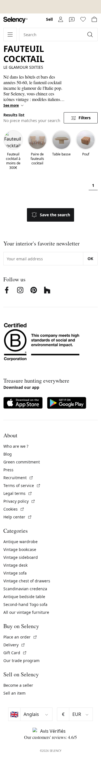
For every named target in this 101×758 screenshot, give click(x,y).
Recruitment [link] (18, 477)
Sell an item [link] (14, 693)
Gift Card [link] (15, 652)
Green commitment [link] (21, 462)
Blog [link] (7, 454)
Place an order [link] (20, 637)
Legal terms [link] (17, 493)
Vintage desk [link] (15, 565)
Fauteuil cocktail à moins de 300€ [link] (13, 161)
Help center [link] (17, 517)
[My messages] (71, 19)
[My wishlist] (83, 19)
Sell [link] (49, 19)
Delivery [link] (14, 644)
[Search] (90, 34)
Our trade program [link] (21, 660)
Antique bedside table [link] (24, 596)
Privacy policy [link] (19, 501)
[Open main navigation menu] (10, 34)
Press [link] (8, 469)
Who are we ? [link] (15, 446)
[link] (15, 20)
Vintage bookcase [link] (19, 549)
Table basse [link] (61, 154)
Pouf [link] (85, 154)
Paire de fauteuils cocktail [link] (37, 159)
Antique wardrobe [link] (20, 541)
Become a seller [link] (18, 685)
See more (11, 105)
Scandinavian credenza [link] (25, 588)
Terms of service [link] (22, 485)
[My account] (60, 19)
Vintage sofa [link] (15, 573)
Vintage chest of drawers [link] (26, 581)
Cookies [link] (13, 509)
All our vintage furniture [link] (26, 612)
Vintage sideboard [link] (20, 557)
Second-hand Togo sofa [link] (25, 604)
